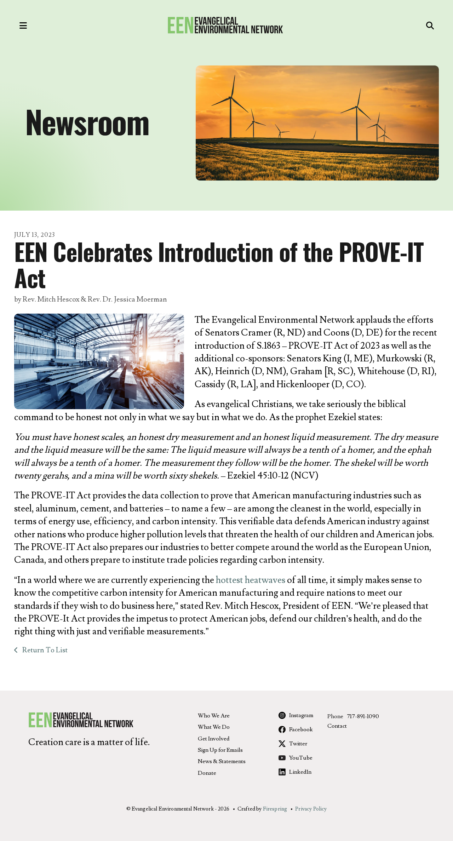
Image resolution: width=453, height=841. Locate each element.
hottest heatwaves (250, 580)
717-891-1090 (363, 716)
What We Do (214, 727)
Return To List (44, 650)
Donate (207, 773)
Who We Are (214, 715)
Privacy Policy (311, 809)
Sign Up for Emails (220, 750)
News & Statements (222, 761)
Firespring (275, 809)
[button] (16, 25)
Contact (337, 726)
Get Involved (214, 738)
